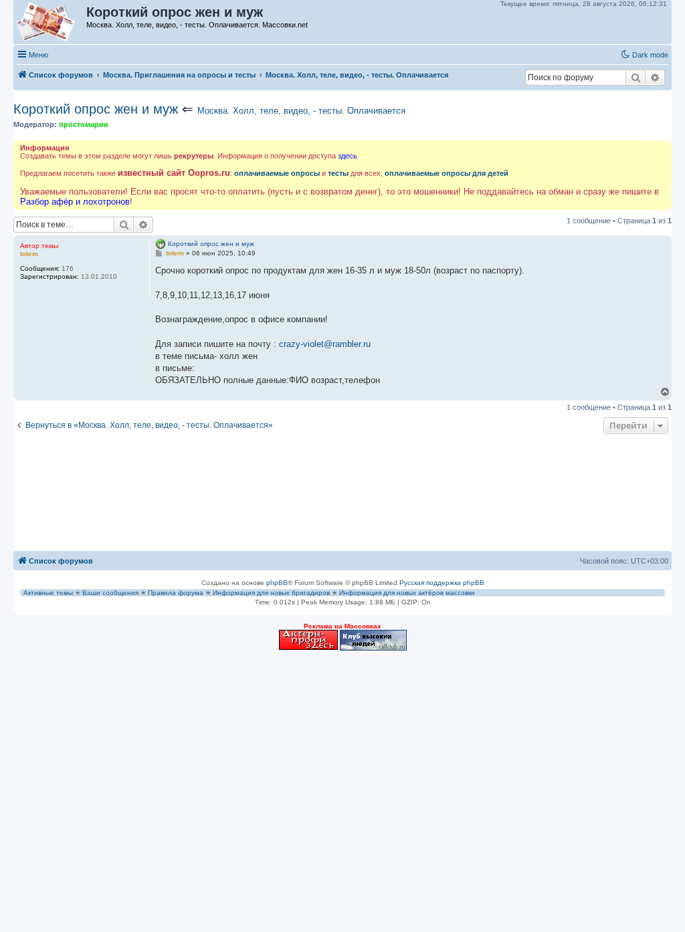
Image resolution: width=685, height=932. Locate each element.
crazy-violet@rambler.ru (325, 344)
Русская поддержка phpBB (441, 582)
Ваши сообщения (110, 592)
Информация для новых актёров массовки (407, 592)
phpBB (277, 582)
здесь (347, 156)
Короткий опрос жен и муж (95, 109)
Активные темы (48, 592)
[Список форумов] (50, 22)
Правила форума (175, 592)
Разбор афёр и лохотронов (75, 202)
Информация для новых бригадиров (271, 592)
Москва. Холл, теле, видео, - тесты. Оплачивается (301, 111)
